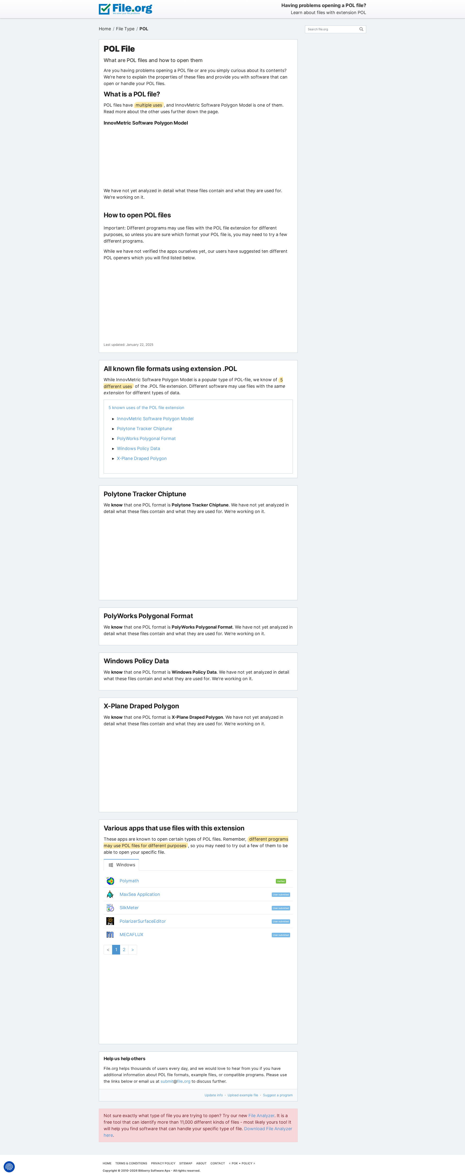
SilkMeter (129, 907)
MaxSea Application (140, 894)
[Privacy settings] (9, 1166)
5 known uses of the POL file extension (146, 407)
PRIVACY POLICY (163, 1163)
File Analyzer (261, 1115)
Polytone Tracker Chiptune (144, 428)
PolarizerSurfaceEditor (143, 921)
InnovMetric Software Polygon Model (155, 418)
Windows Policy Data (138, 448)
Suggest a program (278, 1095)
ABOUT (201, 1163)
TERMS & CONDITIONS (131, 1163)
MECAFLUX (131, 934)
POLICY (247, 1163)
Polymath (129, 880)
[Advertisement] (198, 156)
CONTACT (217, 1163)
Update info (214, 1095)
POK (235, 1163)
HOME (107, 1163)
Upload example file (243, 1095)
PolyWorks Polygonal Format (146, 438)
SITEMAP (185, 1163)
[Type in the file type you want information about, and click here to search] (361, 28)
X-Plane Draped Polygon (142, 458)
